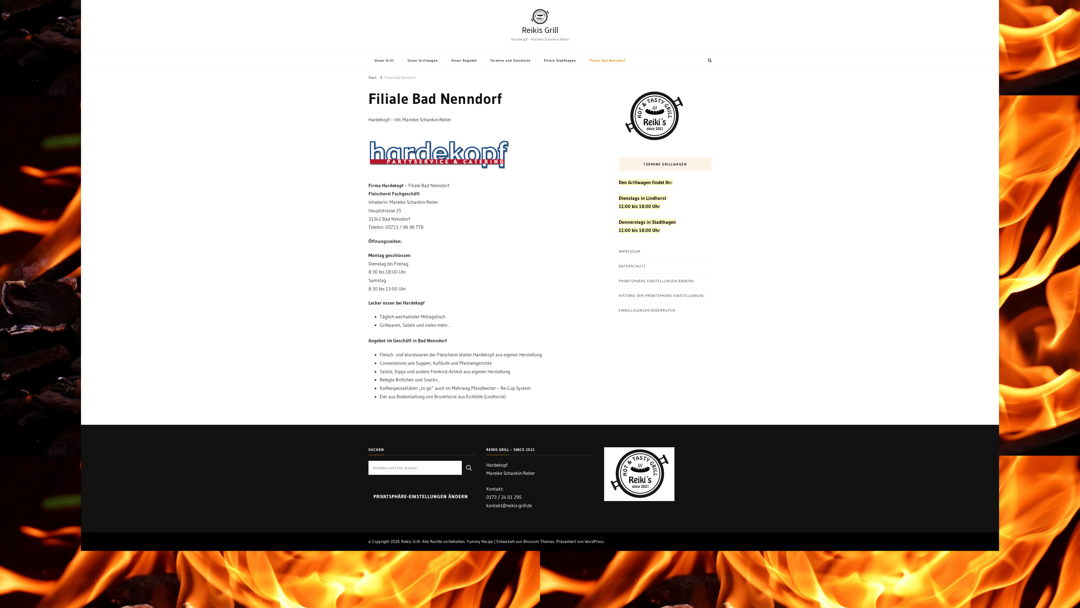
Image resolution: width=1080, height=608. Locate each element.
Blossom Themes (538, 541)
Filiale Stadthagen (560, 60)
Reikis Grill (540, 30)
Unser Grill (384, 60)
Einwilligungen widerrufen (647, 310)
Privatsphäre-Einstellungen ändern (656, 281)
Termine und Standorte (510, 60)
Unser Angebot (464, 60)
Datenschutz (632, 266)
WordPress (594, 541)
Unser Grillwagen (423, 60)
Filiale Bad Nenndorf (608, 60)
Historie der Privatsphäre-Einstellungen (661, 295)
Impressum (629, 251)
